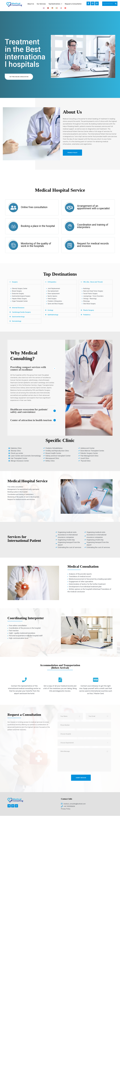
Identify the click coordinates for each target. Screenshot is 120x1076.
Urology (50, 310)
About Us (30, 4)
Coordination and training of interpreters (92, 226)
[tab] (24, 282)
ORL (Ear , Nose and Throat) (93, 282)
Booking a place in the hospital (38, 226)
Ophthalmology (53, 315)
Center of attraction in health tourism (31, 420)
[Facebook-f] (88, 3)
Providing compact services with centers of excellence (28, 368)
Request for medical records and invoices (93, 245)
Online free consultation (34, 207)
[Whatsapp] (97, 3)
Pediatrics (86, 315)
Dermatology (16, 321)
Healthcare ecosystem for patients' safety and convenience (29, 410)
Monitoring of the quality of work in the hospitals (36, 245)
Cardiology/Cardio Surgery (21, 312)
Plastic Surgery (88, 310)
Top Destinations (54, 4)
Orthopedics (52, 282)
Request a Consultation (73, 4)
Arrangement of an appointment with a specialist (93, 207)
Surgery (15, 282)
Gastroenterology (18, 317)
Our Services (41, 4)
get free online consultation (18, 76)
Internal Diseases (18, 308)
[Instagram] (92, 3)
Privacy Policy (72, 152)
